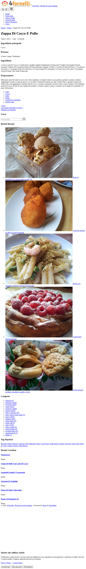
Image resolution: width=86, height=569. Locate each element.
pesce (9, 417)
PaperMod (52, 505)
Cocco (7, 94)
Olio (26, 444)
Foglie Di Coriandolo (12, 100)
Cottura (9, 446)
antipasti (9, 401)
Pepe (78, 444)
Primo (9, 28)
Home (3, 28)
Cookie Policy (18, 563)
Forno (38, 444)
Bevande (4, 444)
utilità (8, 435)
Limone (61, 444)
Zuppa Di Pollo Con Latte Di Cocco (14, 464)
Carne (43, 444)
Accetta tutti (6, 567)
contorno (11, 409)
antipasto (11, 403)
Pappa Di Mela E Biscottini (11, 490)
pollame (10, 419)
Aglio (52, 444)
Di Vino (4, 446)
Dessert (15, 444)
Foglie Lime (9, 102)
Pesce (47, 444)
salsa (9, 425)
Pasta (82, 444)
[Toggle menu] (11, 9)
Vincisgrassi (5, 455)
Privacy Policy (6, 563)
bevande (10, 405)
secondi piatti (11, 431)
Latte (7, 92)
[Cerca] (24, 119)
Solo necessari (17, 567)
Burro (56, 444)
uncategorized (11, 433)
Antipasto (32, 444)
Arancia (15, 446)
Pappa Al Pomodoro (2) (10, 499)
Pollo (7, 96)
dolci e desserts (12, 413)
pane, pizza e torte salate (15, 415)
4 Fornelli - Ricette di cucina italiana (45, 6)
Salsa (74, 444)
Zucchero (68, 444)
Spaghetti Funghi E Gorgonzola (13, 472)
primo (10, 423)
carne (9, 407)
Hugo (45, 505)
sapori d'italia (11, 429)
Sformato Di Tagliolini (9, 481)
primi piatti (10, 421)
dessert (10, 411)
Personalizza (28, 567)
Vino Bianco (23, 446)
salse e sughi (11, 427)
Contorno (21, 444)
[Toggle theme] (5, 9)
